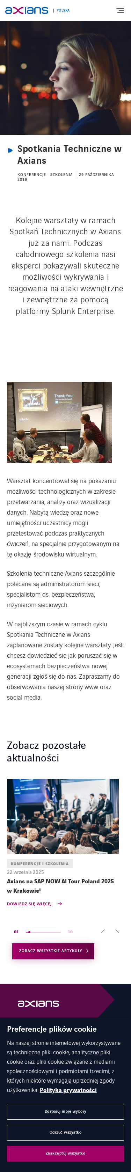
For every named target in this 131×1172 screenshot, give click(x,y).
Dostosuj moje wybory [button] (66, 1111)
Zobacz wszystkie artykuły (50, 950)
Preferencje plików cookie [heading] (52, 1029)
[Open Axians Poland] (38, 1005)
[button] (103, 932)
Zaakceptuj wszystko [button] (66, 1153)
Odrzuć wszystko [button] (66, 1132)
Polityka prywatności (68, 1090)
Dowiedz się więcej (30, 904)
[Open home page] (26, 10)
